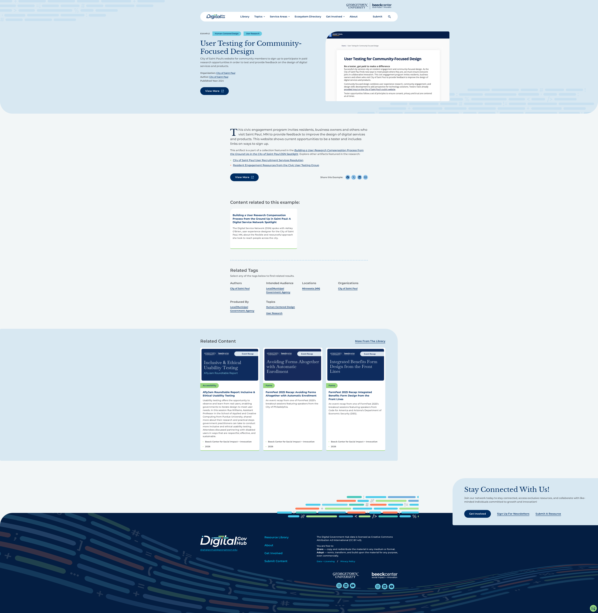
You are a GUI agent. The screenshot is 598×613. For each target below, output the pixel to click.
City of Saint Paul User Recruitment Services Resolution (268, 160)
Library (244, 16)
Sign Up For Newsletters (513, 513)
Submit (377, 16)
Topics (258, 16)
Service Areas (278, 16)
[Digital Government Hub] (215, 16)
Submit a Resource (548, 513)
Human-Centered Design (227, 33)
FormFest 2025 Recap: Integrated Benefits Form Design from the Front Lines (350, 396)
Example (205, 33)
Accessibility (209, 385)
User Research (252, 33)
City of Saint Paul (225, 73)
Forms (269, 385)
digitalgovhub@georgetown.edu (218, 549)
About (354, 16)
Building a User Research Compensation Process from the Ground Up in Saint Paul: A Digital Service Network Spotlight (262, 219)
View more (212, 91)
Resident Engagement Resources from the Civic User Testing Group (276, 165)
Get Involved (334, 16)
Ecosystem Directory (308, 16)
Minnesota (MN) (311, 288)
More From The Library (370, 341)
